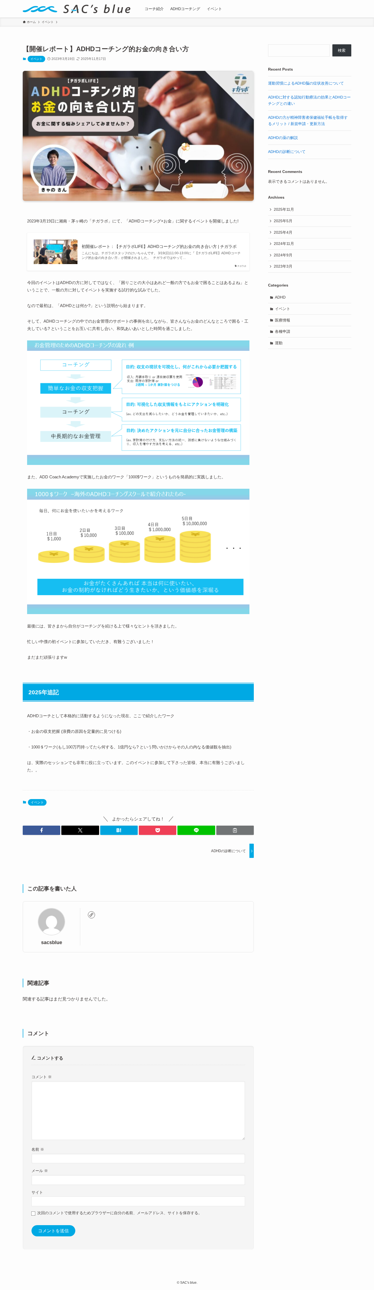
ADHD (280, 297)
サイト (37, 1192)
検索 (342, 50)
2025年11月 (284, 209)
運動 (279, 343)
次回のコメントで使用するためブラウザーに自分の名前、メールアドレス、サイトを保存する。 (119, 1213)
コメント (41, 1077)
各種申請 (282, 331)
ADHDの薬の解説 (283, 137)
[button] (41, 830)
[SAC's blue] (76, 8)
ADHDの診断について (287, 151)
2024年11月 (284, 243)
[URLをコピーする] (235, 830)
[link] (91, 914)
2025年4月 (283, 232)
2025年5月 (283, 221)
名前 (37, 1149)
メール (39, 1170)
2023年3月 (283, 266)
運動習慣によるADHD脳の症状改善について (306, 83)
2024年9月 (283, 255)
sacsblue (51, 942)
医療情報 (282, 320)
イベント (36, 58)
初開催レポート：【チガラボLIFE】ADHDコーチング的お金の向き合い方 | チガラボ (159, 246)
